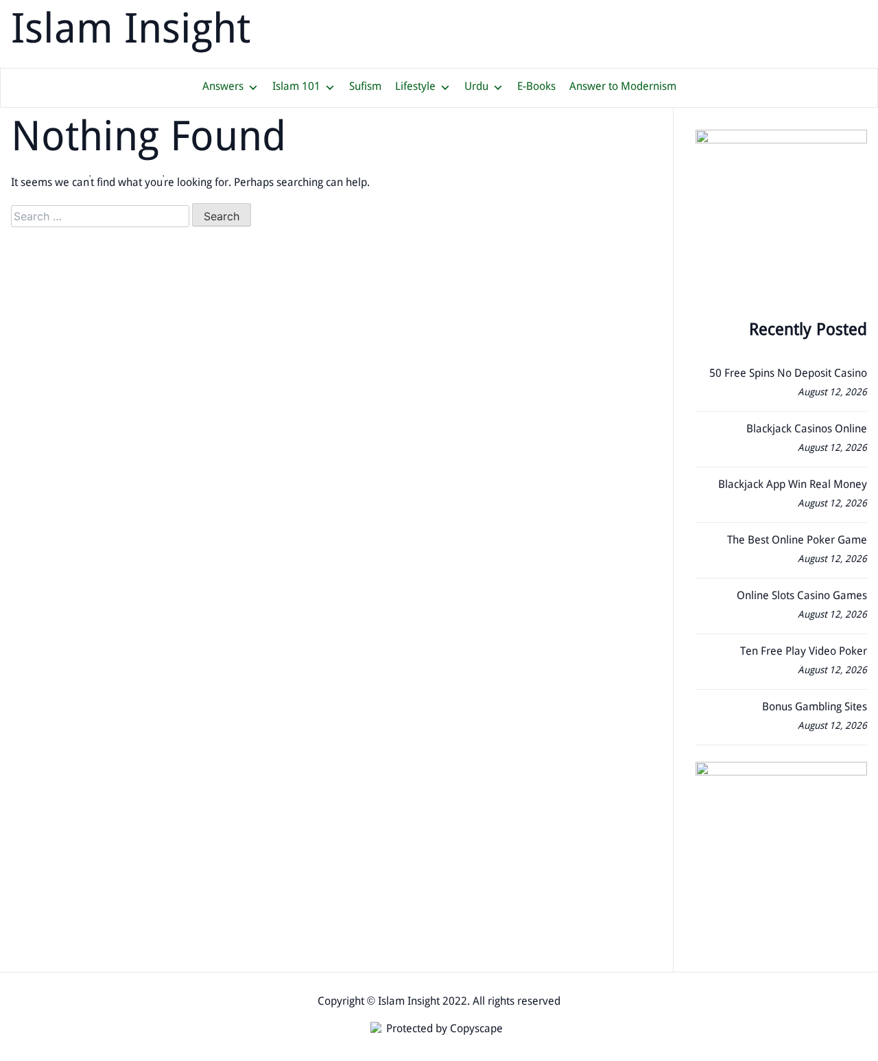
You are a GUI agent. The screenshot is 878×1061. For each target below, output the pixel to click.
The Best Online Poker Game (797, 541)
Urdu (476, 87)
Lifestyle (415, 87)
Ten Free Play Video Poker (803, 652)
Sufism (365, 87)
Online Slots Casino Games (802, 596)
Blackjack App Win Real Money (792, 485)
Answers (223, 87)
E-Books (536, 87)
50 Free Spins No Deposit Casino (788, 374)
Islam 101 (296, 87)
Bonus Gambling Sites (814, 708)
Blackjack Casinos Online (806, 430)
